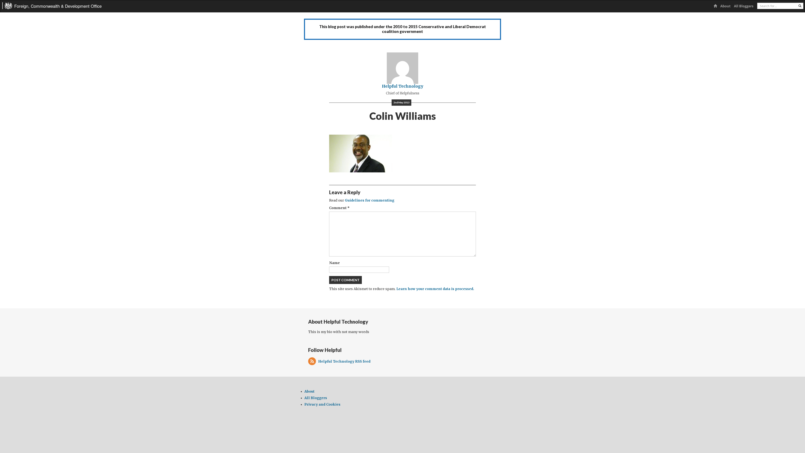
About (725, 6)
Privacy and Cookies (322, 404)
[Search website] (800, 6)
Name (334, 263)
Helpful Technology (402, 86)
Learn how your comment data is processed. (435, 289)
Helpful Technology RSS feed (344, 361)
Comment (339, 208)
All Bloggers (743, 6)
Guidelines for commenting (369, 200)
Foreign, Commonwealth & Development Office (58, 6)
